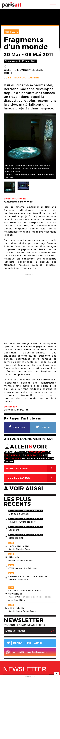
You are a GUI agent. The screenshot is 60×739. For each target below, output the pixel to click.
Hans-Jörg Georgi (19, 546)
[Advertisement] (30, 307)
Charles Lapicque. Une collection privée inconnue (28, 578)
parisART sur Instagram (30, 652)
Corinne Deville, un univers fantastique (24, 592)
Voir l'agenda (30, 468)
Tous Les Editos (30, 477)
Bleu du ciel (15, 538)
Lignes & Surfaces (19, 513)
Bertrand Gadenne (23, 77)
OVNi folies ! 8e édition (22, 568)
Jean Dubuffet (17, 608)
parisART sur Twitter (24, 643)
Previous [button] (10, 146)
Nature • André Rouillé (22, 521)
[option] (30, 146)
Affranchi (14, 557)
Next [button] (50, 146)
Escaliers (13, 529)
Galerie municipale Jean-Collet (24, 72)
